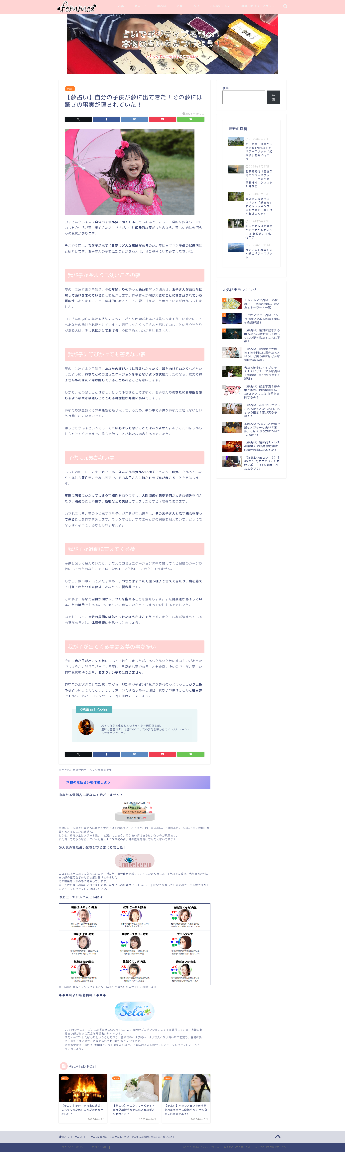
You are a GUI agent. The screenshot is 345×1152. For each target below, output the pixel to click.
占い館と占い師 (220, 6)
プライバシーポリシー (74, 1147)
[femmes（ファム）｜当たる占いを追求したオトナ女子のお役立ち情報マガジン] (77, 11)
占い (196, 6)
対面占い (141, 6)
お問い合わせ (99, 1147)
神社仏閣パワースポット (257, 6)
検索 (225, 88)
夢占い (161, 6)
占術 (121, 6)
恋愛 (180, 6)
